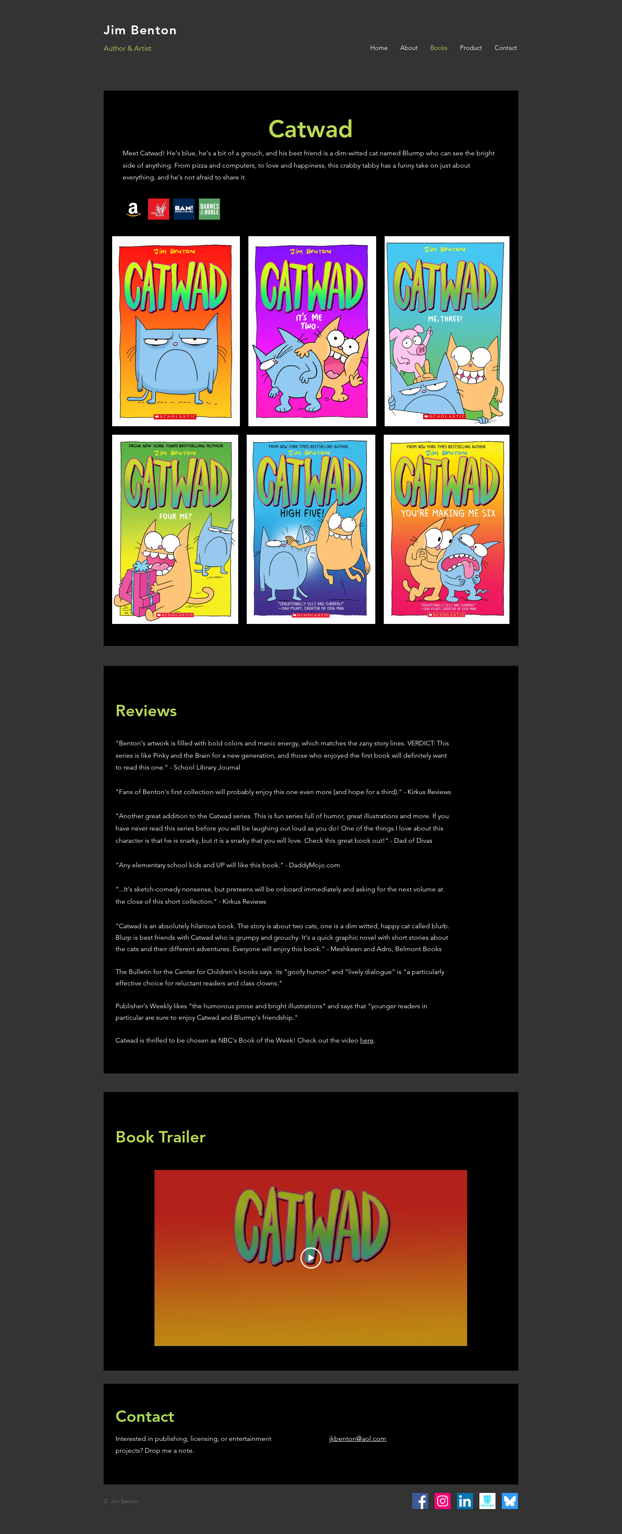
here (367, 1040)
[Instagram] (443, 1501)
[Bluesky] (510, 1501)
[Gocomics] (487, 1501)
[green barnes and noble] (209, 209)
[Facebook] (420, 1501)
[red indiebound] (158, 209)
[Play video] (311, 1258)
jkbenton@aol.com (357, 1439)
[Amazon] (133, 209)
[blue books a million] (184, 209)
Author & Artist (127, 48)
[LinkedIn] (465, 1501)
